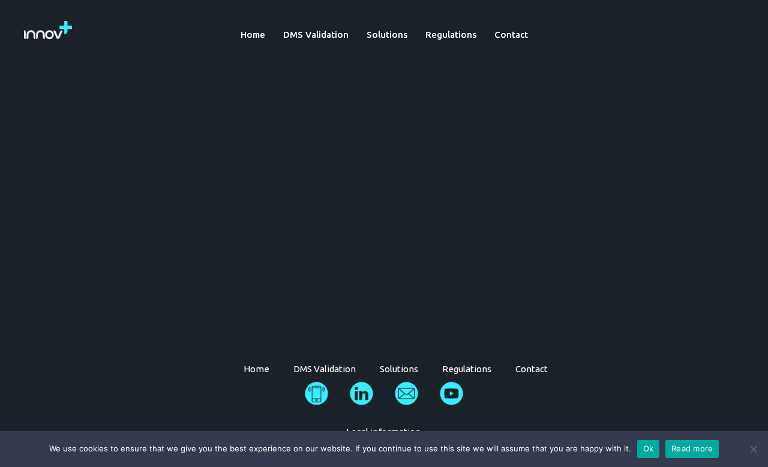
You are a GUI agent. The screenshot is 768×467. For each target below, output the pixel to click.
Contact (511, 34)
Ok (648, 448)
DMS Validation (316, 34)
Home (253, 34)
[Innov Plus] (48, 29)
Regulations (450, 34)
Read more (692, 448)
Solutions (387, 34)
